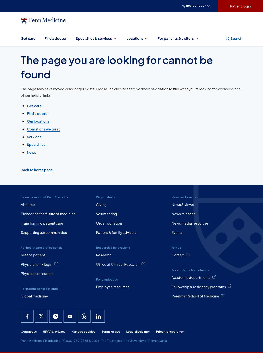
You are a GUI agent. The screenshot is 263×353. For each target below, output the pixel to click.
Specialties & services (94, 38)
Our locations (38, 121)
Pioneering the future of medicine (48, 214)
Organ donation (109, 223)
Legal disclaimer (138, 331)
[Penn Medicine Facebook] (27, 316)
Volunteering (106, 214)
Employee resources (112, 287)
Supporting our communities (44, 232)
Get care (28, 38)
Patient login (240, 6)
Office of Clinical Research (117, 264)
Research (103, 255)
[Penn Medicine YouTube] (70, 316)
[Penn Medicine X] (41, 316)
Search (236, 38)
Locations (134, 38)
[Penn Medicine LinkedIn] (98, 316)
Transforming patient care (42, 223)
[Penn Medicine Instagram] (55, 316)
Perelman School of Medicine (195, 296)
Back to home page (37, 170)
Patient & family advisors (116, 232)
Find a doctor (56, 38)
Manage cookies (83, 331)
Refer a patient (33, 255)
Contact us (29, 331)
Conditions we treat (43, 129)
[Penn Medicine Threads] (84, 316)
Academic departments (191, 277)
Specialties (36, 144)
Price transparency (170, 331)
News (31, 152)
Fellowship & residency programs (199, 287)
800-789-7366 (198, 6)
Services (34, 137)
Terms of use (110, 331)
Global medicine (34, 296)
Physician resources (37, 273)
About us (28, 204)
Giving (101, 204)
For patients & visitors (176, 38)
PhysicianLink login (36, 264)
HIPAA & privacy (54, 331)
